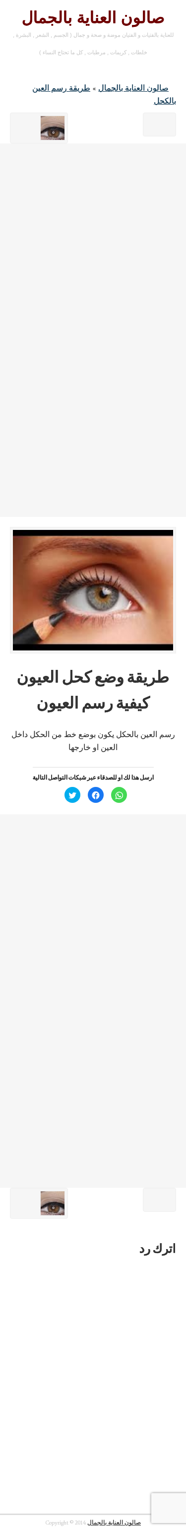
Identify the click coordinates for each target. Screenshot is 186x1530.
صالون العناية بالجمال (93, 17)
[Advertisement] (93, 236)
